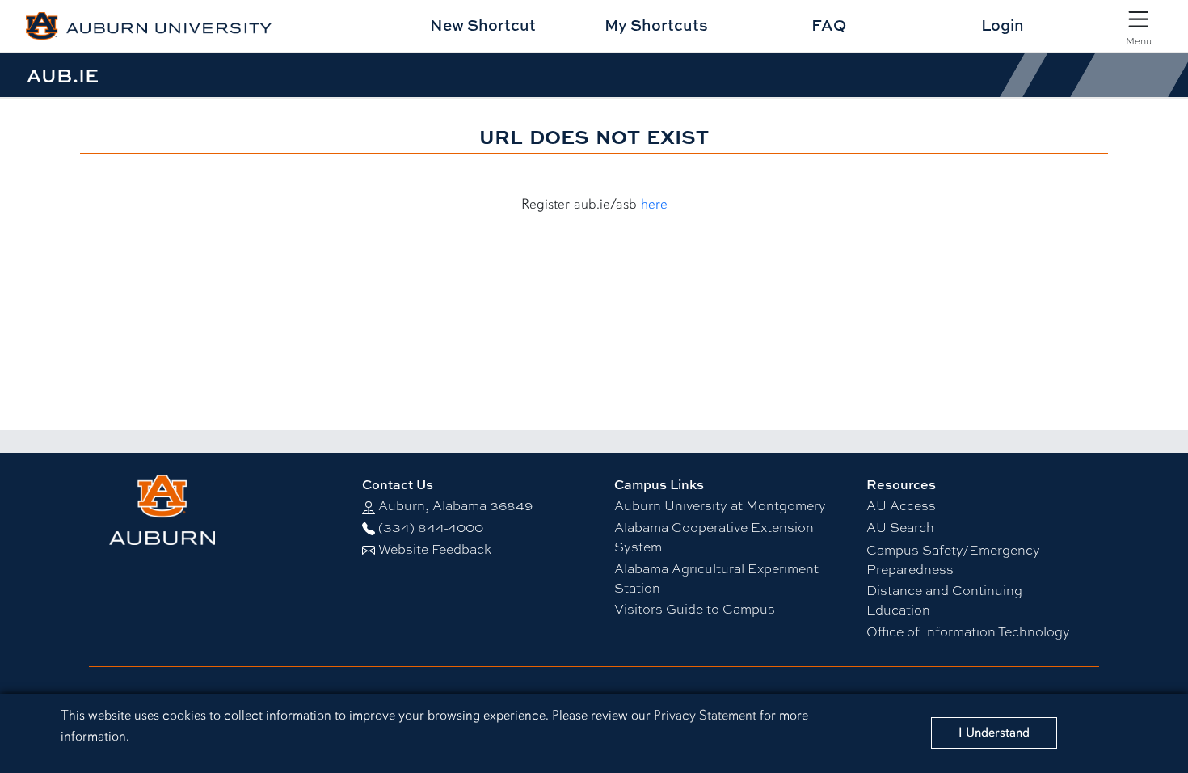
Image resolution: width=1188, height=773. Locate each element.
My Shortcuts (656, 25)
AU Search (900, 526)
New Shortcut (483, 25)
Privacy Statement (705, 715)
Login (1002, 25)
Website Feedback (434, 548)
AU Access (901, 505)
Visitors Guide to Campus (694, 608)
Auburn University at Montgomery (720, 505)
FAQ (828, 25)
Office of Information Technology (968, 631)
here (654, 204)
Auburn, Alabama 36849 (455, 505)
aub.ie (63, 75)
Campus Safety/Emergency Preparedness (953, 559)
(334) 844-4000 (430, 526)
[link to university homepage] (215, 510)
